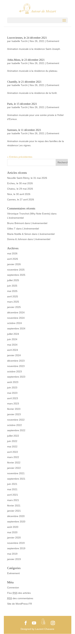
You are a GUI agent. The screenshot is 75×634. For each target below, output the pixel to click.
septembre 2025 (16, 274)
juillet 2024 (13, 333)
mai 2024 (12, 344)
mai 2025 (12, 291)
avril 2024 (12, 350)
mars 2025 (13, 301)
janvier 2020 (14, 537)
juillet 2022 (13, 435)
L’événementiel (15, 217)
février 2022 (13, 462)
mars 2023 (13, 403)
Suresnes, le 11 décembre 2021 (24, 129)
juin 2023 (12, 387)
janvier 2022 (14, 468)
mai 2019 (12, 553)
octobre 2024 (14, 323)
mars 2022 (13, 457)
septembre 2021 (16, 478)
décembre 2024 (16, 312)
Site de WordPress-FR (19, 603)
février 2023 (13, 409)
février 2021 (13, 505)
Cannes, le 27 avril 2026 (20, 199)
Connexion (13, 587)
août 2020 (12, 527)
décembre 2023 (16, 360)
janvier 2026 (14, 264)
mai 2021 (12, 489)
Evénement (53, 41)
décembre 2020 (16, 516)
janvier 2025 (14, 307)
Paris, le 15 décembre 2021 (22, 103)
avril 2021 (12, 494)
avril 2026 (12, 258)
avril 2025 (12, 296)
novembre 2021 (16, 473)
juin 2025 (12, 285)
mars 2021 (13, 500)
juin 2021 (12, 484)
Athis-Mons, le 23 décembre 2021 (26, 59)
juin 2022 (12, 441)
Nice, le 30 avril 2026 (18, 194)
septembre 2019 (16, 548)
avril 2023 (12, 398)
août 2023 (12, 382)
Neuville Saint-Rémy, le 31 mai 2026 (27, 178)
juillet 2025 (13, 280)
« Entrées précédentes (19, 156)
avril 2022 (12, 452)
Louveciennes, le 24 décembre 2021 (27, 37)
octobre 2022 (14, 425)
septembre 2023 (16, 376)
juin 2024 (12, 339)
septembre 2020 (16, 521)
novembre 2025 (16, 269)
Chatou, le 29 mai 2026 (20, 188)
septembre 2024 (16, 328)
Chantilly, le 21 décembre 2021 (24, 81)
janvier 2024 (14, 355)
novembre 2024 (16, 317)
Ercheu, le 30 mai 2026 (20, 183)
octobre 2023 (14, 371)
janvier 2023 (14, 414)
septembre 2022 (16, 430)
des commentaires (20, 598)
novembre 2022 (16, 419)
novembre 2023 (16, 366)
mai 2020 (12, 532)
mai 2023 (12, 393)
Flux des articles (19, 593)
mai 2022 (12, 446)
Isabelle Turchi (20, 41)
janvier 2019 (14, 559)
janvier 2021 (14, 510)
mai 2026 (12, 253)
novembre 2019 (16, 543)
